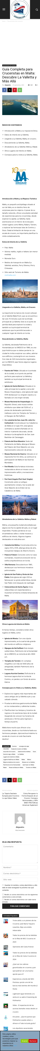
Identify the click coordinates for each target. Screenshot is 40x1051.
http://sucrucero (20, 830)
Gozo (34, 751)
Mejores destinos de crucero (11, 762)
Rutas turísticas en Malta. (16, 767)
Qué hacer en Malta (28, 765)
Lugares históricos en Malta (11, 759)
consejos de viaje (24, 746)
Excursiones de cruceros (15, 21)
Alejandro (8, 85)
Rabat (5, 767)
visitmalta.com (10, 275)
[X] (9, 90)
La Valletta (21, 754)
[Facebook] (4, 90)
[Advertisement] (20, 43)
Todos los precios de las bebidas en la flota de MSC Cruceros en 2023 (25, 938)
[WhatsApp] (20, 90)
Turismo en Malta (31, 767)
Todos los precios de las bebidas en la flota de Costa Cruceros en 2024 (25, 956)
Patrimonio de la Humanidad (11, 765)
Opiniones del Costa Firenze (23, 947)
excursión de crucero (9, 751)
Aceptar (25, 1041)
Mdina (29, 759)
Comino (14, 746)
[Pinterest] (14, 90)
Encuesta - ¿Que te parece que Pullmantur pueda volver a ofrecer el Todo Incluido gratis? (24, 1020)
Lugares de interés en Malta (11, 757)
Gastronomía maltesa (24, 751)
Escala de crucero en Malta (19, 749)
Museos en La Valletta (28, 762)
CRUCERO (6, 749)
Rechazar (33, 1041)
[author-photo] (20, 824)
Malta (23, 759)
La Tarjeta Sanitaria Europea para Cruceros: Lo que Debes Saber (10, 796)
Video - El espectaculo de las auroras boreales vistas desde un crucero (25, 1008)
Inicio (3, 21)
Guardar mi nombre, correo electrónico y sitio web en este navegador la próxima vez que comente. (19, 887)
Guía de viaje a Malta (9, 754)
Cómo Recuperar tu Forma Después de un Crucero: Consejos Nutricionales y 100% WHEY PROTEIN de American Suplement (30, 799)
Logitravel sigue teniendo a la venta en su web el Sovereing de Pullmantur (25, 997)
